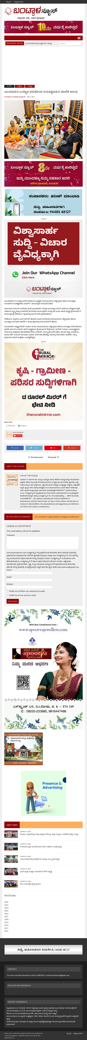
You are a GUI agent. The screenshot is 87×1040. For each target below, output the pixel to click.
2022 (6, 913)
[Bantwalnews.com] (43, 13)
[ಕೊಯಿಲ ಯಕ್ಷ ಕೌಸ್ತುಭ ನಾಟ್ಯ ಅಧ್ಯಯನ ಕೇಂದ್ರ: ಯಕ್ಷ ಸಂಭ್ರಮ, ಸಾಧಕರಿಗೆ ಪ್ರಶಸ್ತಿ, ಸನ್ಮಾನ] (11, 836)
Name (9, 570)
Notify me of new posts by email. (22, 595)
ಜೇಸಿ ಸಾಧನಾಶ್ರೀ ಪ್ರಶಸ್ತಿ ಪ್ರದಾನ (30, 884)
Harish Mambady (19, 97)
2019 (6, 922)
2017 (6, 928)
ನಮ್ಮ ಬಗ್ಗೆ (8, 2)
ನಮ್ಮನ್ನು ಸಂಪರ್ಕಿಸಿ (18, 2)
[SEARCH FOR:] (70, 43)
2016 (6, 931)
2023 (6, 910)
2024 (6, 908)
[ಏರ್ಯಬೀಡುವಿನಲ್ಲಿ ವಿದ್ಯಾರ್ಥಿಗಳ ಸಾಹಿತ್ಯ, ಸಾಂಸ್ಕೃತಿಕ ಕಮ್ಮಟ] (11, 861)
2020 (6, 919)
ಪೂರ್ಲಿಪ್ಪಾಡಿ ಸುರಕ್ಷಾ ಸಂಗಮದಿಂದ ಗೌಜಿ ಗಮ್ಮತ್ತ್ (36, 871)
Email (9, 577)
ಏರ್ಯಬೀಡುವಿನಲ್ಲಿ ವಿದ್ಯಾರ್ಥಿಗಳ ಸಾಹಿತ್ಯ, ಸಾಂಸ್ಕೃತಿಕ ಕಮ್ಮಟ (40, 859)
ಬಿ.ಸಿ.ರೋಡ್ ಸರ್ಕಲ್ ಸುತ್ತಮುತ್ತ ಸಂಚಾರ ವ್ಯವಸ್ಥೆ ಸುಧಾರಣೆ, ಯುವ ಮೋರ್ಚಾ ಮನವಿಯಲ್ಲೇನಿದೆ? (47, 1008)
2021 (6, 916)
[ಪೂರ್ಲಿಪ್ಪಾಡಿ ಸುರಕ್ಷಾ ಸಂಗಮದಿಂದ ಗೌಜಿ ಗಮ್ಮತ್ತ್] (11, 874)
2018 (6, 925)
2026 (6, 902)
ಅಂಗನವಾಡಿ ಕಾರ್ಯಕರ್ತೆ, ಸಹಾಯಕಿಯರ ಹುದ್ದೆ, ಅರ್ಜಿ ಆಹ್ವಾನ (37, 1013)
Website (10, 584)
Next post (52, 457)
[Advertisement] (43, 66)
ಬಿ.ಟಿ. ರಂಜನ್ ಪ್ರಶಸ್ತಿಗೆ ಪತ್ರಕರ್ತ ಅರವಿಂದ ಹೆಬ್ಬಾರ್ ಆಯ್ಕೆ (39, 1010)
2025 (6, 905)
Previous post (37, 457)
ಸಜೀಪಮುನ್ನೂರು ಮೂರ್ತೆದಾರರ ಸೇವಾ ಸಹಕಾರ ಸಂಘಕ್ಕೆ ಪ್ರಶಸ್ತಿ (41, 847)
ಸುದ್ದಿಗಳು (19, 86)
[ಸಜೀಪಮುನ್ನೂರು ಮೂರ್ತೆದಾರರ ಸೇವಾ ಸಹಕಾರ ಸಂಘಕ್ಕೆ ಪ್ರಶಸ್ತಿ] (11, 849)
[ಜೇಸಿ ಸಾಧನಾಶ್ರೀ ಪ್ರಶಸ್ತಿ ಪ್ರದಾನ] (11, 886)
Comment (11, 535)
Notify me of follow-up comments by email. (27, 591)
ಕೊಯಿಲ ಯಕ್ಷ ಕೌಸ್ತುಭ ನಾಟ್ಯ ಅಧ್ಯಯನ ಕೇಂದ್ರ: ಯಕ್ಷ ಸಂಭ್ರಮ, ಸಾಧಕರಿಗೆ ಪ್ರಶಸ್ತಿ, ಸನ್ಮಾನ (49, 834)
